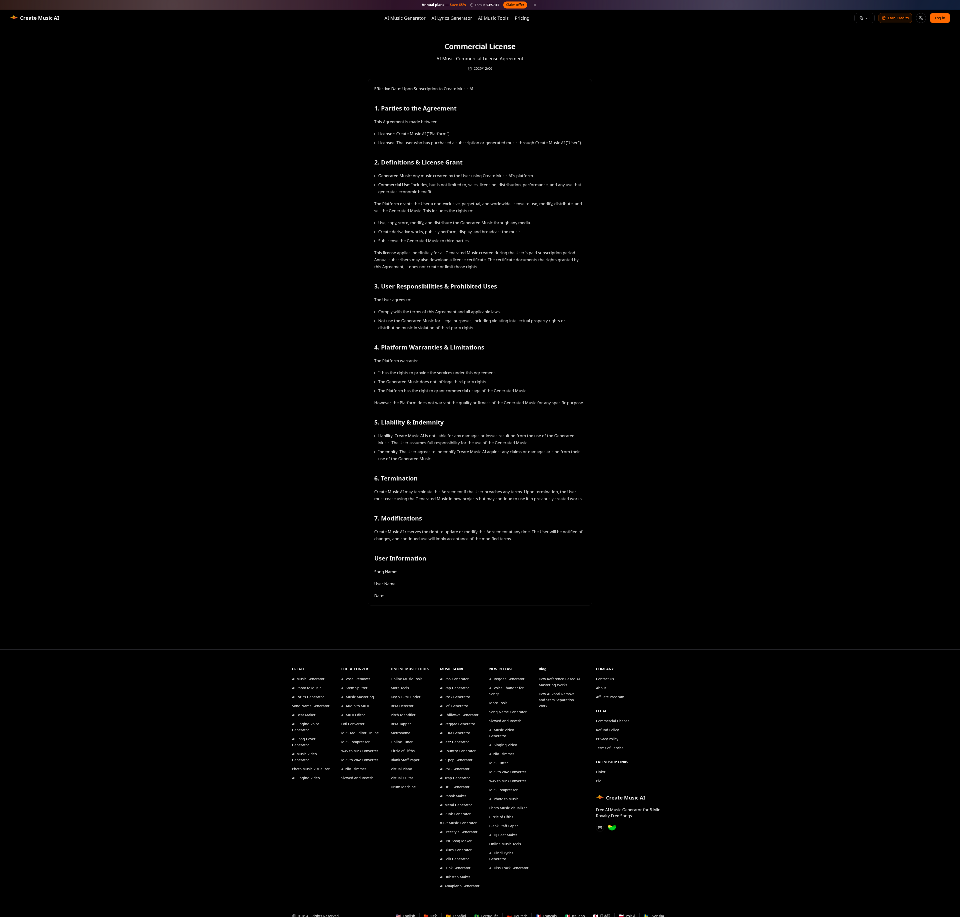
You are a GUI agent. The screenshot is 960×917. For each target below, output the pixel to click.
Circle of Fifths (403, 750)
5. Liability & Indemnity (409, 422)
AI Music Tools (493, 18)
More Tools (400, 688)
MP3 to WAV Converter (359, 760)
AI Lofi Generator (454, 706)
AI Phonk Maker (453, 796)
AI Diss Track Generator (508, 868)
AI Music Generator (405, 18)
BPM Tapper (401, 724)
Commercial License (613, 720)
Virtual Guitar (402, 778)
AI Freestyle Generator (459, 832)
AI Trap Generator (455, 778)
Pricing (522, 18)
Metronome (400, 732)
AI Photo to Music (306, 688)
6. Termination (396, 478)
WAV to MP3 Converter (359, 750)
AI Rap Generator (454, 688)
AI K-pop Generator (456, 760)
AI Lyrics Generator (452, 18)
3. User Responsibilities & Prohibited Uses (435, 286)
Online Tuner (402, 742)
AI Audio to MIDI (355, 706)
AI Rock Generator (455, 696)
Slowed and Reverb (357, 778)
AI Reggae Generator (457, 724)
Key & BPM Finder (405, 696)
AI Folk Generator (454, 858)
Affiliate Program (610, 696)
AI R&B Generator (455, 768)
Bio (598, 780)
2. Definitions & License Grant (418, 162)
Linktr (601, 772)
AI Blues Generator (456, 850)
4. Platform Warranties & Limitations (429, 347)
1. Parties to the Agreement (415, 108)
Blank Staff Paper (405, 760)
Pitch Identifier (403, 714)
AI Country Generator (458, 750)
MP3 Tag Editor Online (360, 732)
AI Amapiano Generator (460, 886)
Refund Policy (607, 730)
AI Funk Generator (455, 868)
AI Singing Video (306, 778)
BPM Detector (402, 706)
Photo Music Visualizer (311, 768)
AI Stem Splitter (354, 688)
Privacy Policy (607, 738)
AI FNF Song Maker (456, 840)
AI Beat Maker (304, 714)
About (601, 688)
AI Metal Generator (456, 804)
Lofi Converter (352, 724)
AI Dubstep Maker (455, 876)
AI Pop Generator (454, 678)
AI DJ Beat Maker (503, 834)
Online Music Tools (406, 678)
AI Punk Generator (455, 814)
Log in (940, 18)
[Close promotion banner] (534, 5)
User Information (400, 558)
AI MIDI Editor (353, 714)
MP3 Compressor (355, 742)
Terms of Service (610, 748)
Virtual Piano (401, 768)
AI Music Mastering (357, 696)
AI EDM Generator (455, 732)
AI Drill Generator (455, 786)
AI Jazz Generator (454, 742)
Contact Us (605, 678)
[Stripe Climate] (612, 828)
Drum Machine (403, 786)
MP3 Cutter (498, 762)
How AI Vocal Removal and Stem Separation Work (557, 700)
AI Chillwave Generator (459, 714)
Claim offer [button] (515, 4)
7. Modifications (398, 518)
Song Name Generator (311, 706)
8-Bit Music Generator (458, 822)
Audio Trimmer (353, 768)
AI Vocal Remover (355, 678)
